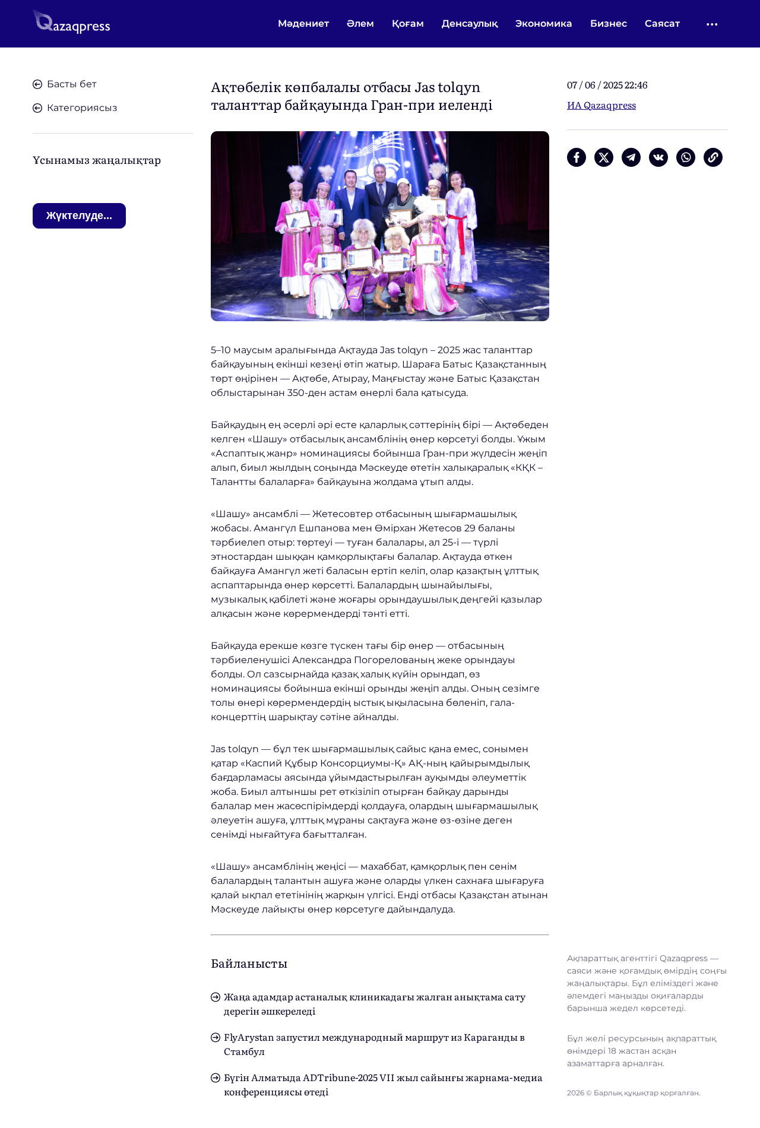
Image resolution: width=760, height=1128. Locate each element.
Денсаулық (470, 23)
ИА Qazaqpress (601, 104)
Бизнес (608, 23)
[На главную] (71, 23)
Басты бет (72, 84)
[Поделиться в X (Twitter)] (603, 157)
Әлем (360, 23)
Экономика (543, 23)
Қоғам (408, 23)
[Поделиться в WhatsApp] (685, 157)
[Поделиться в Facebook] (576, 157)
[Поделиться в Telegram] (631, 157)
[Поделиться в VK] (658, 157)
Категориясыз (82, 107)
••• (713, 24)
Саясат (662, 23)
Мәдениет (303, 23)
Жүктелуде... (79, 215)
